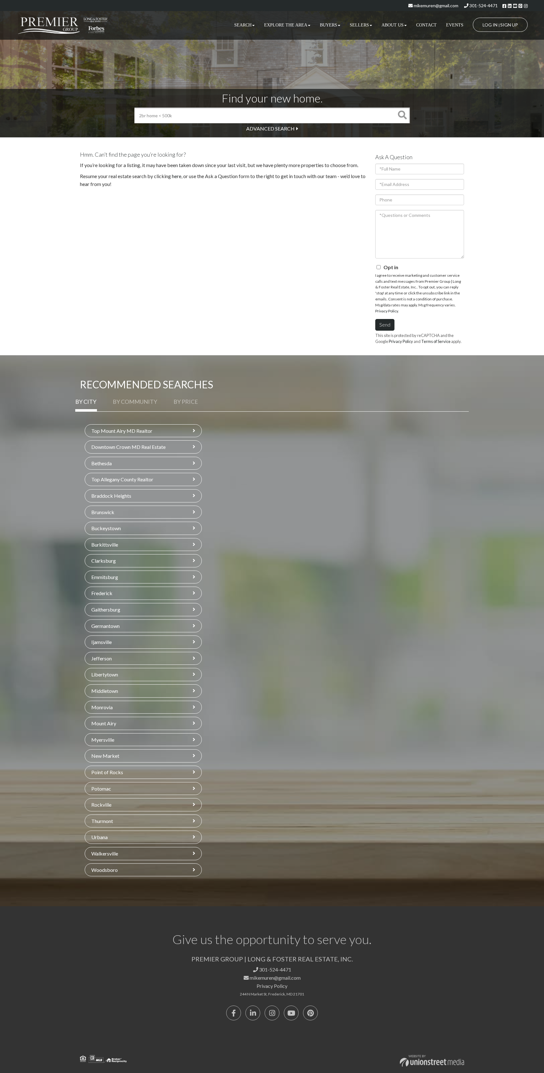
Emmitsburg (104, 577)
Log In (490, 24)
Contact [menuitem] (426, 25)
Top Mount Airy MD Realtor (121, 431)
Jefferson (101, 658)
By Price (185, 401)
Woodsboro (104, 870)
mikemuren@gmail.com (435, 5)
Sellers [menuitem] (359, 25)
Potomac (101, 789)
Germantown (105, 626)
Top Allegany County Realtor (122, 479)
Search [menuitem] (243, 25)
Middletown (104, 691)
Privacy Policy (386, 311)
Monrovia (102, 707)
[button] (402, 115)
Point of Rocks (107, 772)
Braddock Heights (111, 496)
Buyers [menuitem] (328, 25)
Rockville (101, 805)
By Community (135, 401)
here (176, 176)
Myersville (102, 740)
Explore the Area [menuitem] (285, 25)
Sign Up (509, 24)
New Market (105, 756)
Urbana (99, 837)
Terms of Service (435, 341)
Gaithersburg (105, 609)
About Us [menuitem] (393, 25)
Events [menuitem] (454, 25)
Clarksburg (103, 561)
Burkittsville (104, 545)
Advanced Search (270, 128)
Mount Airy (103, 723)
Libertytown (104, 674)
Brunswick (102, 512)
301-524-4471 (483, 5)
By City (85, 401)
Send (384, 325)
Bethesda (101, 463)
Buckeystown (106, 528)
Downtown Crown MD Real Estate (128, 447)
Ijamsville (101, 642)
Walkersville (104, 853)
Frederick (101, 593)
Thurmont (102, 821)
